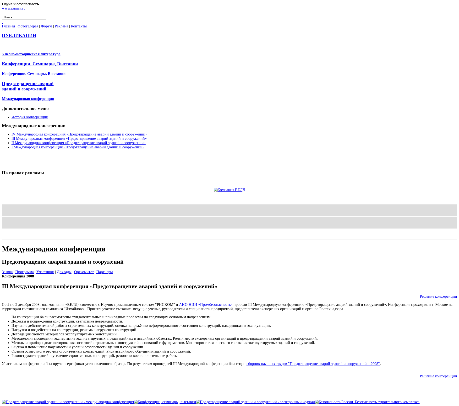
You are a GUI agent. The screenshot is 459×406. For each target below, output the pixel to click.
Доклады (64, 272)
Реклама (61, 26)
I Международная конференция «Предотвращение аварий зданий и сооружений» (77, 147)
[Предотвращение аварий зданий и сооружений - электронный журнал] (255, 402)
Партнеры (104, 272)
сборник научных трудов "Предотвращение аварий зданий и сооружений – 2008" (313, 364)
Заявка (7, 272)
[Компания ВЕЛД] (229, 190)
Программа (24, 272)
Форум (46, 26)
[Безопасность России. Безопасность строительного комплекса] (367, 402)
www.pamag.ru (13, 8)
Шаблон (17, 235)
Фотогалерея (27, 26)
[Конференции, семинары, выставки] (165, 402)
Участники (45, 272)
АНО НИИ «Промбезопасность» (206, 304)
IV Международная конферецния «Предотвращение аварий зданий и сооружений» (79, 134)
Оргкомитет (84, 272)
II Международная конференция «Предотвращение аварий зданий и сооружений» (78, 143)
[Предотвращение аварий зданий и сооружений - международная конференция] (68, 402)
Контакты (79, 26)
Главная (8, 26)
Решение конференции (438, 296)
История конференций (29, 117)
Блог (6, 235)
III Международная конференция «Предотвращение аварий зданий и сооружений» (79, 138)
